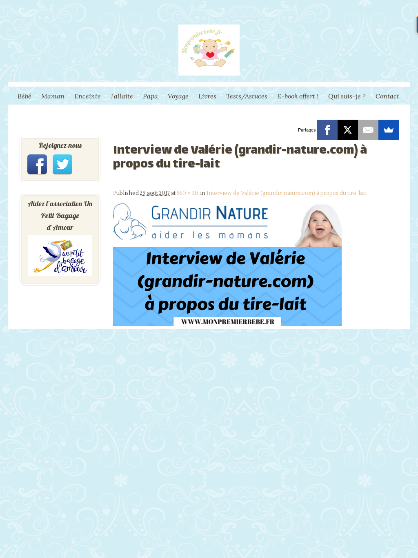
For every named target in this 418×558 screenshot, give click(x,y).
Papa (150, 96)
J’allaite (122, 96)
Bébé (24, 96)
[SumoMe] (388, 130)
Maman (52, 96)
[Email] (368, 130)
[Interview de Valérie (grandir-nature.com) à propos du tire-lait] (227, 324)
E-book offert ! (297, 96)
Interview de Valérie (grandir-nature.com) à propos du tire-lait (286, 193)
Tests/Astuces (246, 96)
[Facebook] (327, 130)
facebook (37, 164)
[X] (348, 130)
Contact (387, 96)
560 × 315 (188, 193)
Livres (207, 96)
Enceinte (87, 96)
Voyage (178, 96)
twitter (62, 164)
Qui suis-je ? (347, 96)
